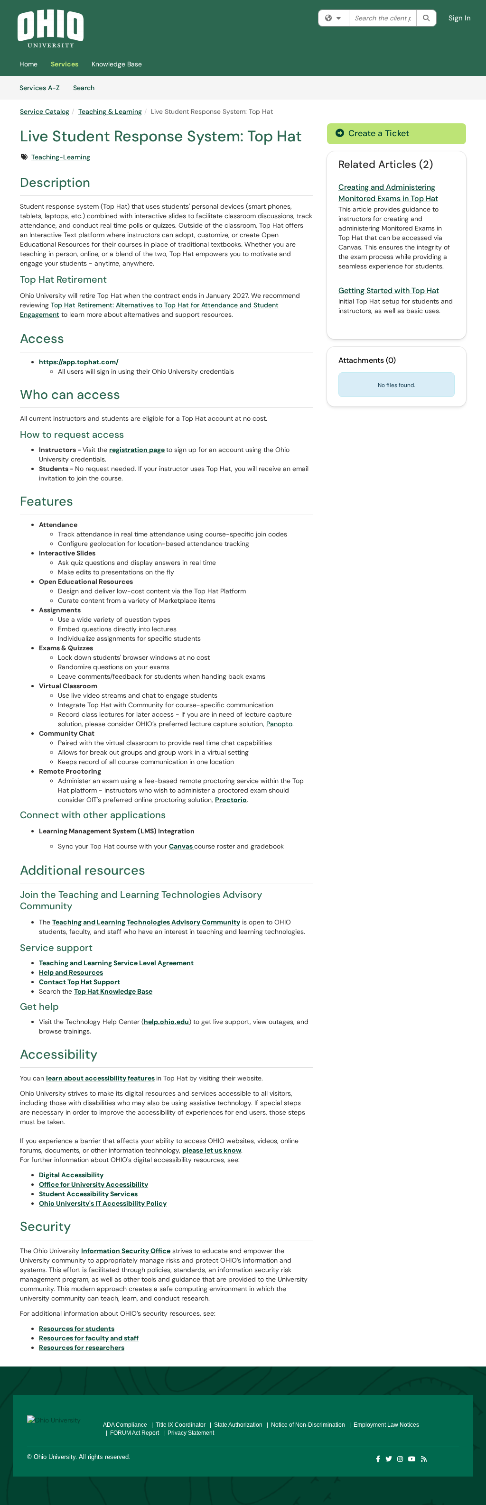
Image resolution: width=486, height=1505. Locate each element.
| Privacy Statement (187, 1433)
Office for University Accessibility (93, 1184)
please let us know (211, 1150)
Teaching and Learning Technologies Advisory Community (146, 922)
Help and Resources (71, 972)
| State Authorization (234, 1425)
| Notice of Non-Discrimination (304, 1425)
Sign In (460, 18)
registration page (137, 449)
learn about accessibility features (100, 1078)
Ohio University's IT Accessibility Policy (103, 1203)
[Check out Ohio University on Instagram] (400, 1459)
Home (28, 64)
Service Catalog (44, 111)
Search (87, 87)
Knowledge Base (117, 64)
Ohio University (54, 1456)
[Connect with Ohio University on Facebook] (378, 1459)
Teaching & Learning (110, 111)
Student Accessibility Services (88, 1194)
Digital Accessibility (71, 1175)
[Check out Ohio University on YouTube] (412, 1459)
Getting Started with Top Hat (388, 290)
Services (64, 64)
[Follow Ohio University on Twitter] (389, 1459)
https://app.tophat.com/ (79, 362)
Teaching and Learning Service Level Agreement (116, 963)
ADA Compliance (125, 1425)
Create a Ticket (377, 133)
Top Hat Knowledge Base (113, 991)
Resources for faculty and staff (89, 1338)
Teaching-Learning (60, 157)
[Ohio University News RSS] (424, 1459)
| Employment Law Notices (382, 1425)
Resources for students (76, 1328)
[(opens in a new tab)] (51, 28)
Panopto (279, 724)
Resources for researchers (81, 1347)
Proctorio (231, 799)
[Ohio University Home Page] (58, 1419)
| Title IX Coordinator (177, 1425)
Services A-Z (39, 87)
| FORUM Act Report (131, 1433)
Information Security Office (125, 1250)
